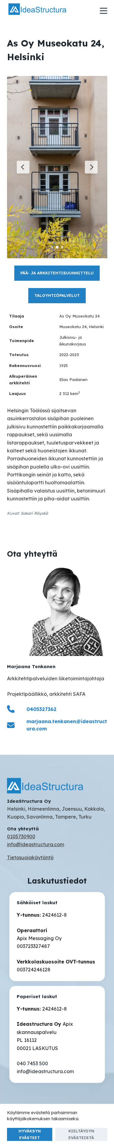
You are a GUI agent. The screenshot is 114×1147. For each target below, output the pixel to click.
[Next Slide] (91, 167)
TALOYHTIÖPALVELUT (57, 295)
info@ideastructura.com (35, 844)
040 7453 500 (32, 1063)
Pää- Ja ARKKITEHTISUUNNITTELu (57, 272)
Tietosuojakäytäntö (30, 857)
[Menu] (103, 11)
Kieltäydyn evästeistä (81, 1134)
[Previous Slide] (23, 167)
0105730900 (21, 836)
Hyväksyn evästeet (30, 1134)
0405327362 (41, 709)
